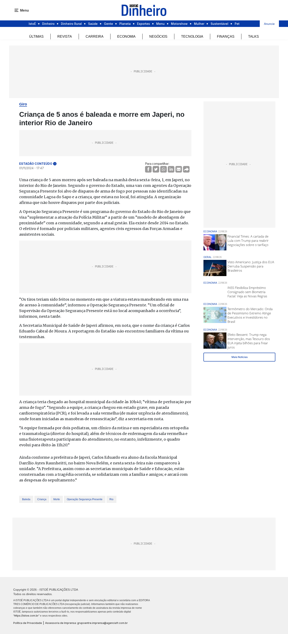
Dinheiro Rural (71, 23)
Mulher (199, 23)
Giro (23, 104)
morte (56, 499)
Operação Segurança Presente (84, 499)
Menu (160, 23)
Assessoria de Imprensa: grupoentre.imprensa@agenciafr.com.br (86, 623)
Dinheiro (48, 23)
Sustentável (219, 23)
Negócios (158, 36)
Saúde (93, 23)
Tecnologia (192, 36)
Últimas (36, 36)
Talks (253, 36)
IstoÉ (32, 23)
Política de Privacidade (27, 623)
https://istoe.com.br (26, 615)
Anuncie (269, 23)
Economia (126, 36)
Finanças (225, 36)
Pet (237, 23)
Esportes (143, 23)
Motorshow (179, 23)
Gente (108, 23)
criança (41, 499)
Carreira (95, 36)
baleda (26, 499)
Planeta (125, 23)
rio (111, 499)
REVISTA (64, 36)
